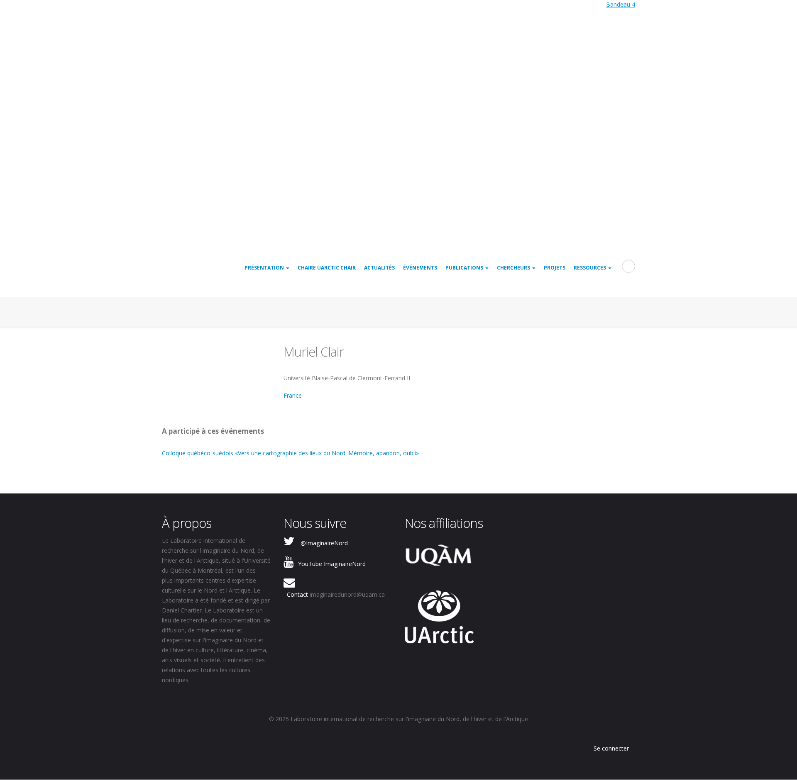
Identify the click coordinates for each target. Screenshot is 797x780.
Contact (297, 594)
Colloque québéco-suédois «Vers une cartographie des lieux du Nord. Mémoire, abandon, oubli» (290, 453)
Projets (554, 267)
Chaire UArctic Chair (327, 267)
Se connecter (611, 748)
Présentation (264, 267)
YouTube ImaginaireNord (332, 564)
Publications (464, 267)
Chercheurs (514, 267)
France (293, 395)
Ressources (590, 267)
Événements (420, 267)
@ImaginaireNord (324, 543)
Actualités (379, 267)
